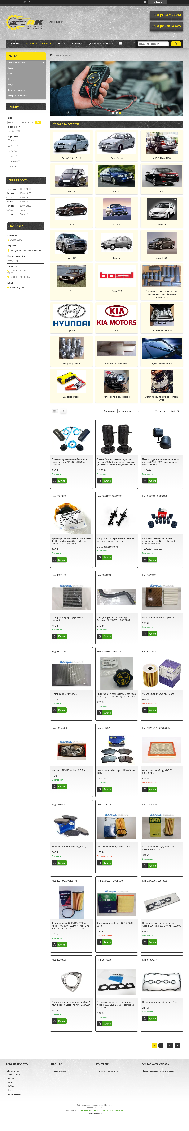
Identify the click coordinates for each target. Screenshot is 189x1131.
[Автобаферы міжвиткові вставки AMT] (162, 381)
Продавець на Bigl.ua (95, 1108)
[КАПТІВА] (71, 242)
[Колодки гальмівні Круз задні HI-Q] (71, 826)
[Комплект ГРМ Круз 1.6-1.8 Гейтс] (71, 750)
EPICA (162, 191)
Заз (71, 291)
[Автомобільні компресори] (116, 381)
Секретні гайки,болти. (162, 330)
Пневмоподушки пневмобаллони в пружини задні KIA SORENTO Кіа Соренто (69, 462)
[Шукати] (176, 43)
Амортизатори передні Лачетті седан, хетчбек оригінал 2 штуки (116, 539)
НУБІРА (117, 224)
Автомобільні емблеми (116, 363)
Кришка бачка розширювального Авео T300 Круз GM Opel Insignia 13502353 (116, 695)
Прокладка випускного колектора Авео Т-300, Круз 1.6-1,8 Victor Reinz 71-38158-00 (115, 1005)
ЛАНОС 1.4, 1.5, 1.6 (71, 158)
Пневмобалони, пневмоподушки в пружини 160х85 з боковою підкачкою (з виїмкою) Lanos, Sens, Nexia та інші (116, 462)
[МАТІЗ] (71, 176)
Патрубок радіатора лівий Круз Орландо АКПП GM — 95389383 (113, 618)
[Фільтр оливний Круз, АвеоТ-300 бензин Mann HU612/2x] (161, 826)
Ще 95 (13, 167)
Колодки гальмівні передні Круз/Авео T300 (116, 771)
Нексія (10, 1090)
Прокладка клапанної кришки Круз (159, 1002)
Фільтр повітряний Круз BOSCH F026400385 (158, 771)
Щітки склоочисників (161, 363)
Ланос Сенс (13, 1071)
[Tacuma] (116, 242)
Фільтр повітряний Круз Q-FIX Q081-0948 (115, 924)
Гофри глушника (71, 363)
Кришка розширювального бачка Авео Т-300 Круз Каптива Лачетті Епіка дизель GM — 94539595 (71, 541)
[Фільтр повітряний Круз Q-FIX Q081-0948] (116, 902)
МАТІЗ (71, 191)
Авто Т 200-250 (14, 1074)
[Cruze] (71, 209)
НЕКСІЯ (162, 224)
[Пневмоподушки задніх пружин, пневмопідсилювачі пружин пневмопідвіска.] (162, 275)
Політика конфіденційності (112, 1110)
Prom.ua (108, 1105)
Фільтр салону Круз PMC (64, 694)
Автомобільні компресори (117, 396)
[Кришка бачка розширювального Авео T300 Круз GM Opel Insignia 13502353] (116, 673)
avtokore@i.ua (17, 287)
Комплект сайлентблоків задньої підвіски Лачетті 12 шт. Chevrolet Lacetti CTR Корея (158, 541)
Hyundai (71, 330)
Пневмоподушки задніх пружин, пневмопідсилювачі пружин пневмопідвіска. (162, 294)
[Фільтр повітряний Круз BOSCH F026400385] (161, 750)
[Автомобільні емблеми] (116, 348)
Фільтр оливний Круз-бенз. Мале (113, 846)
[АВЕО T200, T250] (162, 142)
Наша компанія (60, 1071)
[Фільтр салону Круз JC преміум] (161, 597)
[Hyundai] (71, 314)
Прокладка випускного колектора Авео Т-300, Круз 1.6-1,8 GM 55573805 (161, 924)
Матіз (10, 1082)
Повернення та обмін (17, 96)
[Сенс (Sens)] (116, 142)
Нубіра (10, 1086)
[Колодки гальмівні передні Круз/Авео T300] (116, 750)
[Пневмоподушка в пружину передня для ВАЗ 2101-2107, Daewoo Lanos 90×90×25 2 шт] (161, 439)
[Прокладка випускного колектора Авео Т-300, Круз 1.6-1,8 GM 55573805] (161, 902)
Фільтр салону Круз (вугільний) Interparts (67, 618)
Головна (14, 43)
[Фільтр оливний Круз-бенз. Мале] (116, 826)
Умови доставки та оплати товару (159, 1071)
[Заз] (71, 275)
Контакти (77, 43)
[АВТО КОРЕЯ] (25, 21)
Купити (61, 481)
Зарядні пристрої (71, 396)
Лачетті (10, 1078)
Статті (10, 73)
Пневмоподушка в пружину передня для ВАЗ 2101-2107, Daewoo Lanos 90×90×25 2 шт (160, 462)
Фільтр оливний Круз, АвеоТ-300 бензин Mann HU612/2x (158, 848)
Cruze (71, 224)
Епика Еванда (14, 1094)
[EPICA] (162, 176)
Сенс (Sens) (117, 158)
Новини (11, 68)
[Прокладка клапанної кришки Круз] (161, 981)
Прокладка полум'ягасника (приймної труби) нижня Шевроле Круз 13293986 (71, 1003)
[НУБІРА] (116, 209)
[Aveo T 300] (162, 242)
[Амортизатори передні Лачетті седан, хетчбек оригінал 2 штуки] (116, 518)
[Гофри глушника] (71, 348)
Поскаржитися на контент (89, 1110)
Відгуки (10, 84)
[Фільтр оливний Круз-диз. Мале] (161, 673)
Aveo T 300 (161, 258)
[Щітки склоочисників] (162, 348)
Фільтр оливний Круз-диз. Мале (158, 694)
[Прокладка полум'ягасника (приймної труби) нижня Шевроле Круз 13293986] (71, 981)
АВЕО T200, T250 (162, 158)
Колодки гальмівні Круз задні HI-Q (69, 846)
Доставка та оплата (101, 43)
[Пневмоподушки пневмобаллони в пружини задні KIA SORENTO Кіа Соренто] (71, 439)
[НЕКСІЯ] (162, 209)
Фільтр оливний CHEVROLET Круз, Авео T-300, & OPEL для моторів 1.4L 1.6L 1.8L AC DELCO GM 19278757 (70, 926)
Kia (116, 330)
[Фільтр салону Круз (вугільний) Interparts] (71, 597)
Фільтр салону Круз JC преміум (158, 617)
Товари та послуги (36, 43)
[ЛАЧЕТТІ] (116, 176)
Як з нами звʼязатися (108, 1071)
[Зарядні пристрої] (71, 381)
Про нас (61, 43)
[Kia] (116, 314)
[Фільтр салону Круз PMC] (71, 673)
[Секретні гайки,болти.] (162, 314)
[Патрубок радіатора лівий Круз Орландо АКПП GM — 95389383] (116, 597)
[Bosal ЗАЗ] (116, 275)
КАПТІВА (71, 258)
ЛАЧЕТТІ (116, 191)
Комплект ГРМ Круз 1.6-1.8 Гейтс (68, 770)
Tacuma (116, 258)
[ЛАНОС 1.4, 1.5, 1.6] (71, 142)
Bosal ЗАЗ (117, 291)
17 (170, 1045)
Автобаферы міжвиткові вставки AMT (161, 398)
